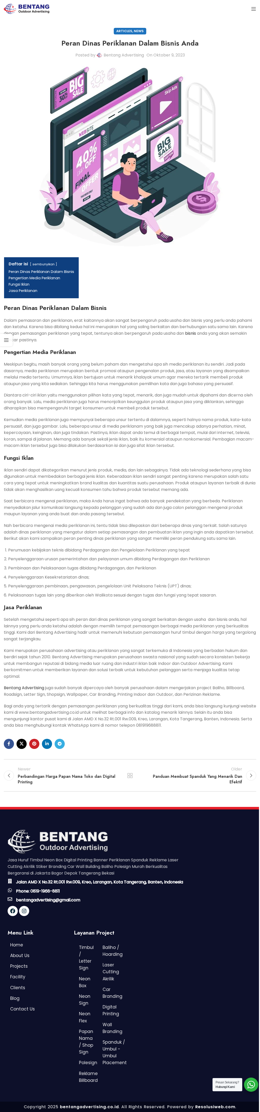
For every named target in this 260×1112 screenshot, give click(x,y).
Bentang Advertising (124, 55)
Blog (15, 998)
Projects (19, 966)
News (139, 31)
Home (16, 945)
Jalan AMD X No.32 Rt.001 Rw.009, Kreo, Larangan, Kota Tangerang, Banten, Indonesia (99, 882)
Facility (17, 977)
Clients (17, 988)
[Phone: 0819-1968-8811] (10, 890)
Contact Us (22, 1009)
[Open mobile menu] (254, 9)
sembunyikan (43, 264)
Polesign (88, 1063)
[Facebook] (13, 911)
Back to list (130, 775)
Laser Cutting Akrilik (111, 972)
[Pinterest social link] (34, 744)
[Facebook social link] (9, 744)
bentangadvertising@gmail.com (48, 900)
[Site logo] (26, 8)
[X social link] (22, 744)
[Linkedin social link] (47, 744)
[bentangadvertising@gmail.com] (10, 899)
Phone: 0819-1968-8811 (38, 891)
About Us (19, 955)
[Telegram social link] (60, 744)
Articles (124, 31)
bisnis (190, 333)
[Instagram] (24, 911)
